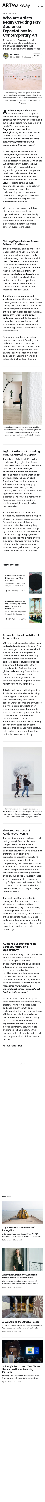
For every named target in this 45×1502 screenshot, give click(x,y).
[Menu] (42, 6)
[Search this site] (38, 6)
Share (37, 56)
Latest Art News (9, 13)
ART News (14, 54)
